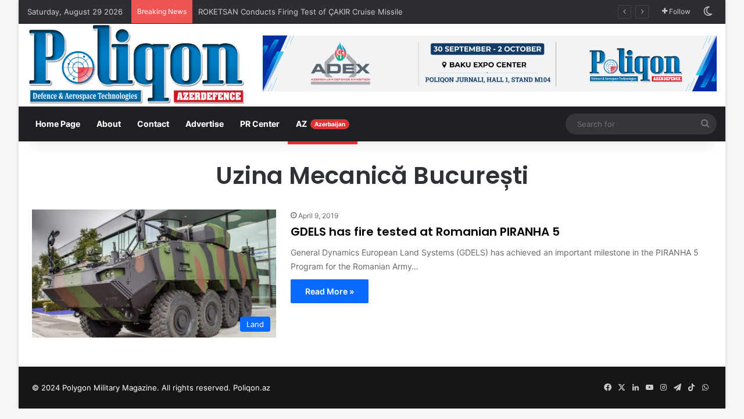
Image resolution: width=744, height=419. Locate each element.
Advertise (204, 124)
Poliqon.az (251, 387)
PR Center (260, 124)
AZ (320, 124)
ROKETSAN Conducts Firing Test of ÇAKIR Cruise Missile (301, 11)
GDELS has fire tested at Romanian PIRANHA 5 (425, 231)
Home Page (57, 124)
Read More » (329, 291)
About (108, 124)
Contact (153, 124)
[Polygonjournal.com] (136, 64)
